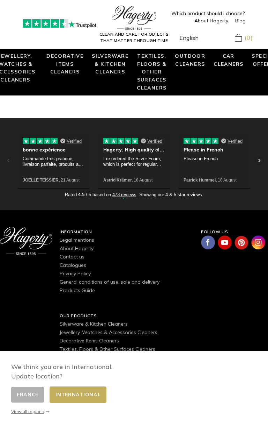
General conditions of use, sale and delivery (109, 282)
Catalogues (73, 265)
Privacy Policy (75, 273)
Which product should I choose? (208, 13)
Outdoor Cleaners (190, 60)
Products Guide (77, 290)
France (27, 394)
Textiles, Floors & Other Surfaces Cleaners (151, 72)
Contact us (72, 257)
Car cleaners (228, 60)
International (77, 394)
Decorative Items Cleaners (64, 63)
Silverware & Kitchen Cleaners (110, 63)
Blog (240, 20)
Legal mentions (77, 240)
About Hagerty (211, 20)
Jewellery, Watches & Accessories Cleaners (108, 332)
